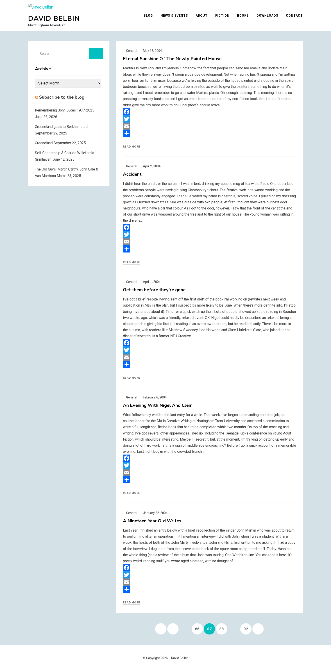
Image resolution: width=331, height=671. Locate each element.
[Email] (209, 126)
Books (243, 15)
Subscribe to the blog (61, 97)
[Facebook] (209, 111)
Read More (131, 146)
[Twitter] (209, 119)
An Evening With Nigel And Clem (158, 405)
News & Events (174, 15)
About (202, 15)
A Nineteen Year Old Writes (152, 521)
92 (247, 628)
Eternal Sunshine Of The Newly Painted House (172, 59)
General (131, 50)
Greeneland (44, 143)
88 (223, 628)
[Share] (209, 133)
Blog (148, 15)
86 (199, 628)
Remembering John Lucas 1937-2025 (64, 110)
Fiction (222, 15)
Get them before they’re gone (154, 290)
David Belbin (54, 18)
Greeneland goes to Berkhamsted (61, 127)
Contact (294, 15)
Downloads (267, 15)
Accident (132, 174)
